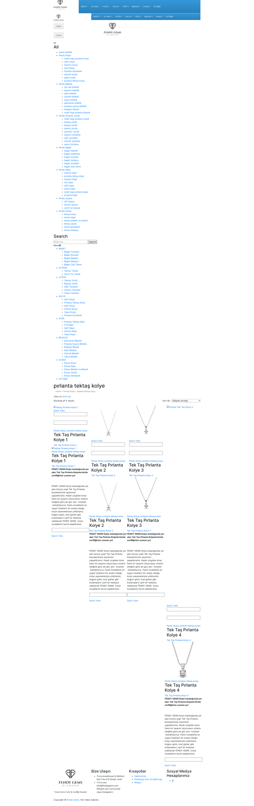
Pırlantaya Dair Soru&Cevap (148, 779)
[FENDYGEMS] (60, 4)
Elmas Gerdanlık (72, 375)
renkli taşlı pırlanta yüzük (76, 119)
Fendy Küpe (64, 169)
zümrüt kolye (70, 74)
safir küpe (69, 185)
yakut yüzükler (71, 144)
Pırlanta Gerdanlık (73, 71)
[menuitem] (84, 6)
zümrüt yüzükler (72, 141)
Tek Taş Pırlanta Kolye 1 (65, 445)
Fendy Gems (73, 799)
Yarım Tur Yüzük (72, 274)
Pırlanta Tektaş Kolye (74, 302)
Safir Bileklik (70, 350)
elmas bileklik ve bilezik (76, 220)
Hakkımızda (140, 776)
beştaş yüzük (70, 125)
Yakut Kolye (70, 312)
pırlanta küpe (70, 195)
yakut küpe (69, 188)
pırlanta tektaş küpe (74, 176)
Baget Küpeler (71, 258)
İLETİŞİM (63, 379)
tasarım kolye (71, 65)
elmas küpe (70, 217)
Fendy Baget (65, 147)
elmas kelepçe (71, 230)
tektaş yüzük (70, 122)
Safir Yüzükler (71, 286)
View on (58, 396)
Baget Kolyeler (71, 255)
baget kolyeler (71, 157)
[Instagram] (173, 780)
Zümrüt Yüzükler (72, 290)
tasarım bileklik (71, 90)
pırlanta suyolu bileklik (75, 106)
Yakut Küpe (69, 334)
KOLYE (62, 296)
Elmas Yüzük (70, 372)
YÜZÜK (62, 277)
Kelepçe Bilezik (71, 347)
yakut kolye (70, 77)
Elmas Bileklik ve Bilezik (76, 369)
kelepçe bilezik (71, 109)
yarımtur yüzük (71, 131)
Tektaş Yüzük (71, 280)
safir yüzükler (71, 138)
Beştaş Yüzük (71, 283)
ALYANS (63, 267)
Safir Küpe (69, 328)
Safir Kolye (69, 305)
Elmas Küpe (70, 366)
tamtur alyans (71, 204)
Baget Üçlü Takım (73, 264)
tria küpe (68, 182)
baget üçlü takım (72, 166)
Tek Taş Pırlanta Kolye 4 (179, 640)
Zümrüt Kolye (70, 309)
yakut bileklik (65, 52)
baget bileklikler (72, 153)
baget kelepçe (71, 160)
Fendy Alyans (65, 198)
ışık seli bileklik (71, 87)
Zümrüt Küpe (70, 331)
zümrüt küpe (70, 173)
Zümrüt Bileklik (71, 353)
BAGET (62, 248)
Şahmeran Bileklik (73, 340)
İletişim (137, 782)
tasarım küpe (70, 179)
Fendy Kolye (65, 55)
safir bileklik (70, 93)
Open (58, 26)
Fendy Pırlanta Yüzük (69, 115)
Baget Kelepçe (71, 261)
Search (92, 242)
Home (58, 391)
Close (58, 35)
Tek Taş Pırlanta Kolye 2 (103, 475)
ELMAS (62, 359)
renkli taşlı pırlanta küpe (76, 192)
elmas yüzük (70, 223)
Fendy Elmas (65, 211)
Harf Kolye (69, 68)
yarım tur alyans (72, 207)
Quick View (59, 410)
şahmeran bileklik (72, 103)
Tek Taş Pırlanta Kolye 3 (141, 475)
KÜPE (61, 318)
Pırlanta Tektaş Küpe (74, 321)
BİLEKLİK (63, 337)
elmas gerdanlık (72, 227)
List (69, 396)
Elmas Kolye (70, 363)
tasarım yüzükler (72, 134)
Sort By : (166, 400)
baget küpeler (71, 150)
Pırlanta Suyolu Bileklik (75, 344)
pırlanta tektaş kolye (74, 80)
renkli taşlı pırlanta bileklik (77, 112)
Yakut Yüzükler (71, 293)
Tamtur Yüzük (71, 271)
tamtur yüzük (70, 128)
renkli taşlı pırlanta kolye (76, 58)
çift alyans (69, 201)
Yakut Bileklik (71, 356)
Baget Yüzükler (71, 251)
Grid (64, 396)
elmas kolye (70, 214)
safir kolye (69, 61)
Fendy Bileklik (65, 84)
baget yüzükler (71, 163)
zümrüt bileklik (71, 96)
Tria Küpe (68, 325)
